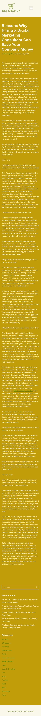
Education (5, 647)
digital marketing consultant (23, 391)
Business (5, 639)
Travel (4, 695)
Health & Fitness (7, 661)
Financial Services (8, 658)
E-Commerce (6, 643)
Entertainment (7, 650)
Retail (4, 684)
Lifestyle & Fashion (8, 669)
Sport (3, 687)
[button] (31, 8)
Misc (3, 673)
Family (4, 654)
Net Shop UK (8, 54)
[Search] (36, 587)
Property (5, 680)
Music (4, 676)
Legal (3, 665)
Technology (6, 691)
